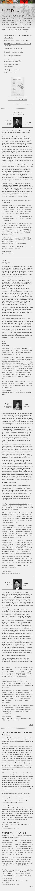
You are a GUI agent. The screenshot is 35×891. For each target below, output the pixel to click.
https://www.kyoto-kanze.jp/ (8, 253)
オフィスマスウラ (13, 667)
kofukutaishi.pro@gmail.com (12, 828)
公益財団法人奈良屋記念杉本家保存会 (18, 504)
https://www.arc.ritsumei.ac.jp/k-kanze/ (11, 248)
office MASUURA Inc (19, 592)
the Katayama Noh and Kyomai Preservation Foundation (15, 196)
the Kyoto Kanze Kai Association (9, 194)
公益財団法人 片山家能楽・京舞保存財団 (12, 243)
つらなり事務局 (5, 882)
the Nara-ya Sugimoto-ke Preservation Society (13, 415)
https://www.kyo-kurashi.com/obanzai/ (11, 573)
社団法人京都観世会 (9, 241)
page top (31, 724)
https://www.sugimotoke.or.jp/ (9, 567)
